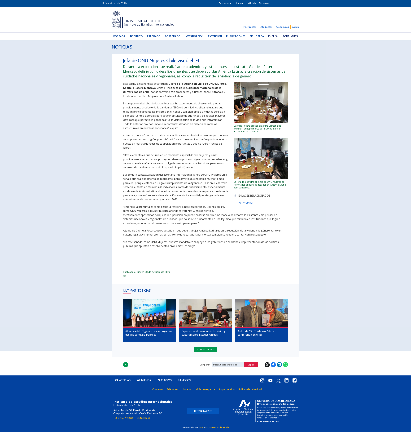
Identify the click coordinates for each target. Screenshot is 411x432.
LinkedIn (279, 364)
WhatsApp (285, 364)
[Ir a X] (278, 380)
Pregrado (154, 36)
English (273, 36)
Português (290, 36)
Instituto (136, 36)
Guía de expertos (205, 389)
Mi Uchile (252, 3)
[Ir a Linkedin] (286, 380)
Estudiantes (266, 27)
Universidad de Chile (219, 427)
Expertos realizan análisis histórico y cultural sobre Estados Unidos (203, 332)
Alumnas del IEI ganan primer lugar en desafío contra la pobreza (148, 332)
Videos (186, 380)
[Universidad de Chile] (114, 2)
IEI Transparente (203, 411)
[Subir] (125, 364)
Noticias (122, 47)
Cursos (166, 380)
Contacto (157, 389)
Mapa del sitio (227, 389)
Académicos (282, 27)
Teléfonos (172, 389)
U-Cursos (240, 3)
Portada (119, 36)
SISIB (200, 427)
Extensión (215, 36)
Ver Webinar (246, 202)
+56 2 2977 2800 (123, 417)
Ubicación (187, 389)
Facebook (273, 364)
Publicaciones (235, 36)
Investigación (194, 36)
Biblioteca (257, 36)
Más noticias (205, 349)
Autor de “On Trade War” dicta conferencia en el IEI (256, 332)
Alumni (295, 27)
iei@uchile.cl (143, 417)
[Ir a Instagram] (262, 380)
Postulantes (250, 27)
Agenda (145, 380)
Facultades (224, 3)
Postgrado (172, 36)
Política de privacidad (250, 389)
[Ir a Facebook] (294, 380)
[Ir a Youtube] (270, 380)
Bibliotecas (264, 3)
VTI (207, 427)
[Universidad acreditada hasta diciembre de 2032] (265, 411)
